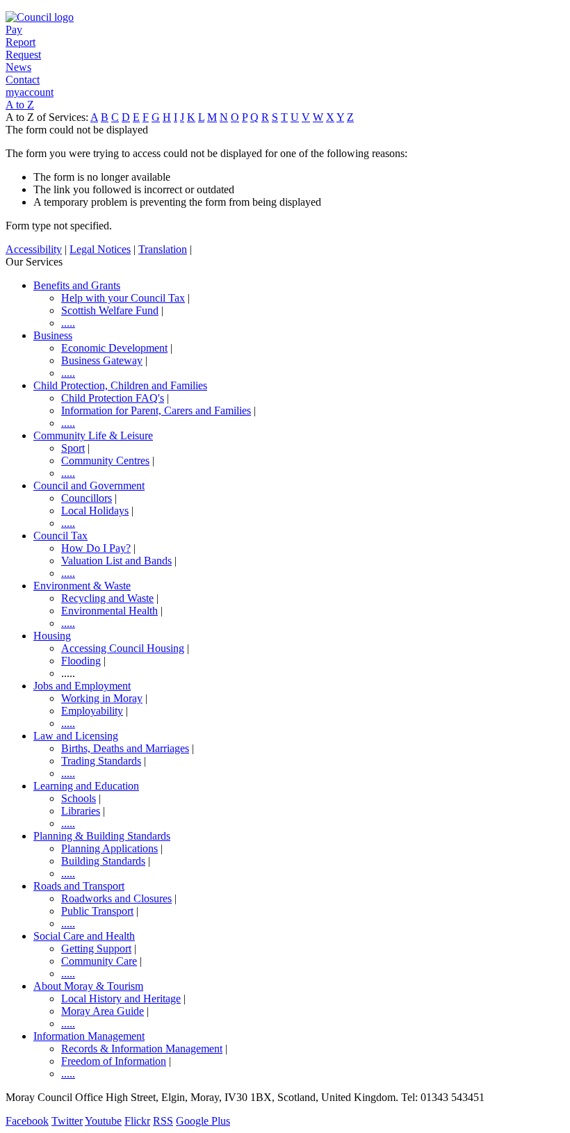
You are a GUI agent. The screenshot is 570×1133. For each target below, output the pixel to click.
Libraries (80, 811)
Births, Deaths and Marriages (125, 748)
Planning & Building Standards (101, 836)
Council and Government (89, 485)
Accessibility (34, 249)
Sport (73, 448)
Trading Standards (101, 761)
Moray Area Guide (102, 1011)
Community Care (99, 961)
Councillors (86, 498)
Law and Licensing (75, 736)
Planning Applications (109, 848)
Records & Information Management (141, 1048)
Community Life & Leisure (93, 435)
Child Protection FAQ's (112, 398)
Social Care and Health (84, 936)
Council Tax (60, 535)
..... (68, 323)
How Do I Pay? (96, 548)
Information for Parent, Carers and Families (156, 410)
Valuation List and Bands (116, 560)
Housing (52, 636)
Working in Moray (101, 698)
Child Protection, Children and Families (120, 385)
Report (20, 42)
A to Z (20, 105)
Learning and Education (86, 786)
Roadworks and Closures (116, 898)
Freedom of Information (113, 1061)
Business (52, 335)
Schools (78, 798)
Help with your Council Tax (123, 298)
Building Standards (103, 861)
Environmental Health (109, 611)
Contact (23, 79)
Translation (162, 249)
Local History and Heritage (121, 998)
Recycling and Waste (107, 598)
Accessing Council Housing (122, 648)
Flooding (81, 661)
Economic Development (114, 348)
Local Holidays (95, 510)
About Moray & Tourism (88, 986)
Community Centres (105, 460)
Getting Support (96, 948)
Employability (92, 711)
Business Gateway (101, 360)
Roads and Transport (78, 886)
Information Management (89, 1036)
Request (23, 54)
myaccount (30, 92)
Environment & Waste (82, 586)
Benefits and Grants (76, 285)
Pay (14, 29)
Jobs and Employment (82, 686)
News (18, 67)
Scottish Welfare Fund (109, 310)
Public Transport (97, 911)
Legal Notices (100, 249)
